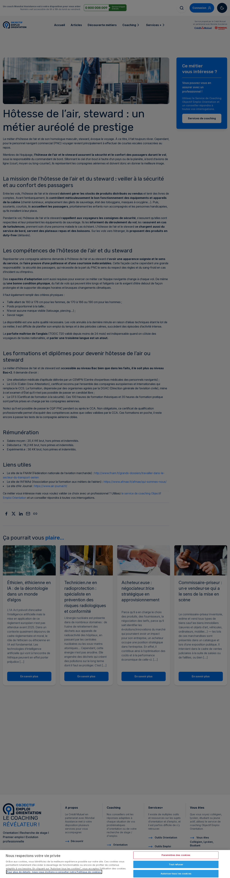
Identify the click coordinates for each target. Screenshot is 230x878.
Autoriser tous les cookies (176, 873)
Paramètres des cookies (176, 855)
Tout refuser (176, 864)
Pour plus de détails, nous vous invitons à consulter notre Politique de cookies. (54, 871)
